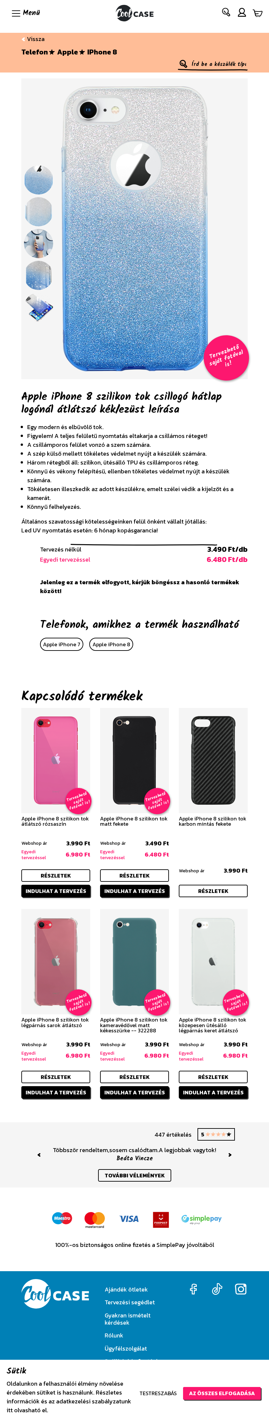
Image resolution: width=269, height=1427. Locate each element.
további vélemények (135, 1175)
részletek (56, 875)
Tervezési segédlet (130, 1302)
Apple (67, 52)
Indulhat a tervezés (56, 891)
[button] (226, 13)
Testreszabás (158, 1393)
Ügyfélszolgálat (126, 1348)
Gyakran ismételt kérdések (128, 1319)
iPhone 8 (102, 52)
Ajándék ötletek (126, 1289)
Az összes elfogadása (222, 1393)
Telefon (34, 52)
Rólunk (114, 1335)
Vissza (35, 38)
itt (10, 1410)
